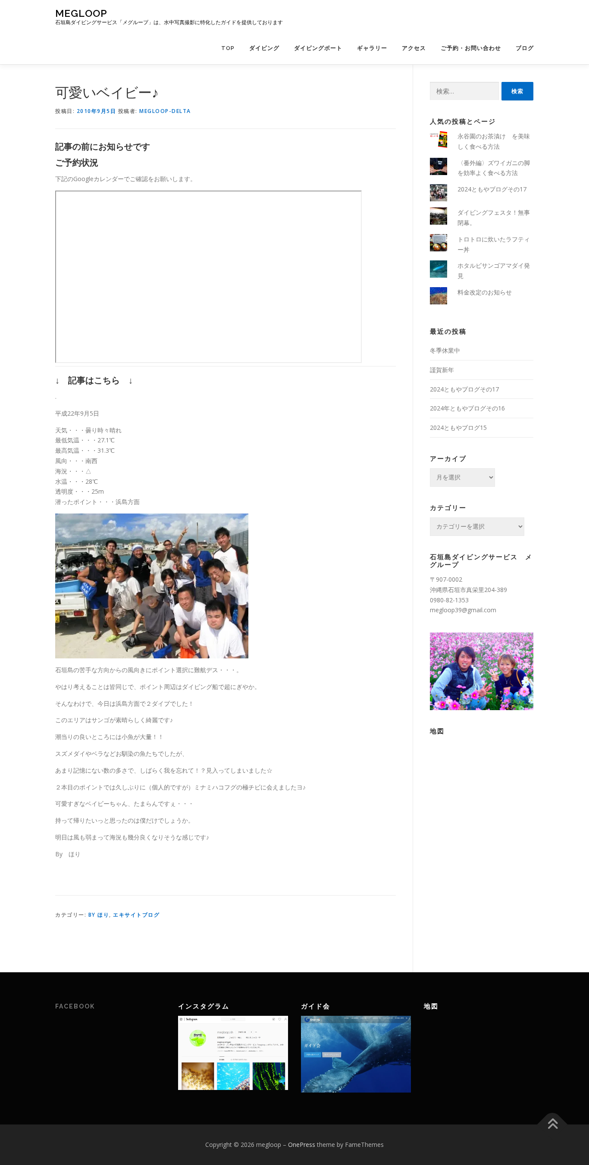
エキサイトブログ (136, 914)
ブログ (525, 48)
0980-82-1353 (449, 600)
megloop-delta (165, 111)
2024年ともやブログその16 (467, 408)
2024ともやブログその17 (491, 189)
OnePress (301, 1144)
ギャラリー (372, 48)
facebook (75, 1006)
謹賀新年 (442, 370)
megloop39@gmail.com (463, 610)
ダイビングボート (318, 48)
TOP (228, 48)
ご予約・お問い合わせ (471, 48)
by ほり (99, 914)
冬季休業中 (445, 350)
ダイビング (264, 48)
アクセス (414, 48)
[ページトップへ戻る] (552, 1124)
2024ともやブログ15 (458, 427)
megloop (81, 13)
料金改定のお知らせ (484, 292)
